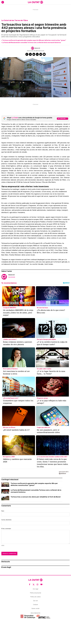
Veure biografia (11, 277)
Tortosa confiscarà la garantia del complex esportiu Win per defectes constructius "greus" (34, 40)
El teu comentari (6, 528)
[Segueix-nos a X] (33, 584)
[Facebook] (26, 54)
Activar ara (62, 118)
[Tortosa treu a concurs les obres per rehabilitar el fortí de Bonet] (5, 498)
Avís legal (35, 589)
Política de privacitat (35, 593)
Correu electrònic (6, 519)
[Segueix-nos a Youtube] (41, 584)
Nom (2, 511)
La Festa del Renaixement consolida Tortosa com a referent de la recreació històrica (31, 42)
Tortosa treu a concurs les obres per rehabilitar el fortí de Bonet (36, 497)
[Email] (44, 54)
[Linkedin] (33, 54)
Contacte (35, 604)
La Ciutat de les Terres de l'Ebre (14, 20)
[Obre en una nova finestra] (28, 616)
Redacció (37, 48)
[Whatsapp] (37, 54)
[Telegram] (40, 54)
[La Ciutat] (35, 2)
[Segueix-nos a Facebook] (29, 584)
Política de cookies (35, 596)
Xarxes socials (35, 608)
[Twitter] (30, 54)
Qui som (35, 600)
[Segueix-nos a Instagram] (37, 584)
